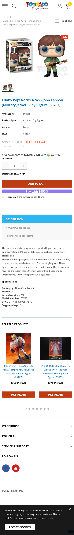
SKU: (4, 133)
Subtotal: (7, 173)
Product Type (9, 120)
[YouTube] (16, 468)
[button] (37, 155)
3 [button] (33, 409)
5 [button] (41, 409)
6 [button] (45, 409)
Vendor (6, 127)
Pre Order (18, 394)
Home (5, 17)
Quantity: (7, 158)
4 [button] (37, 409)
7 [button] (48, 409)
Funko (26, 127)
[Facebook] (6, 468)
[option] (37, 55)
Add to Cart (37, 184)
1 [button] (26, 409)
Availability (8, 113)
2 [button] (29, 409)
